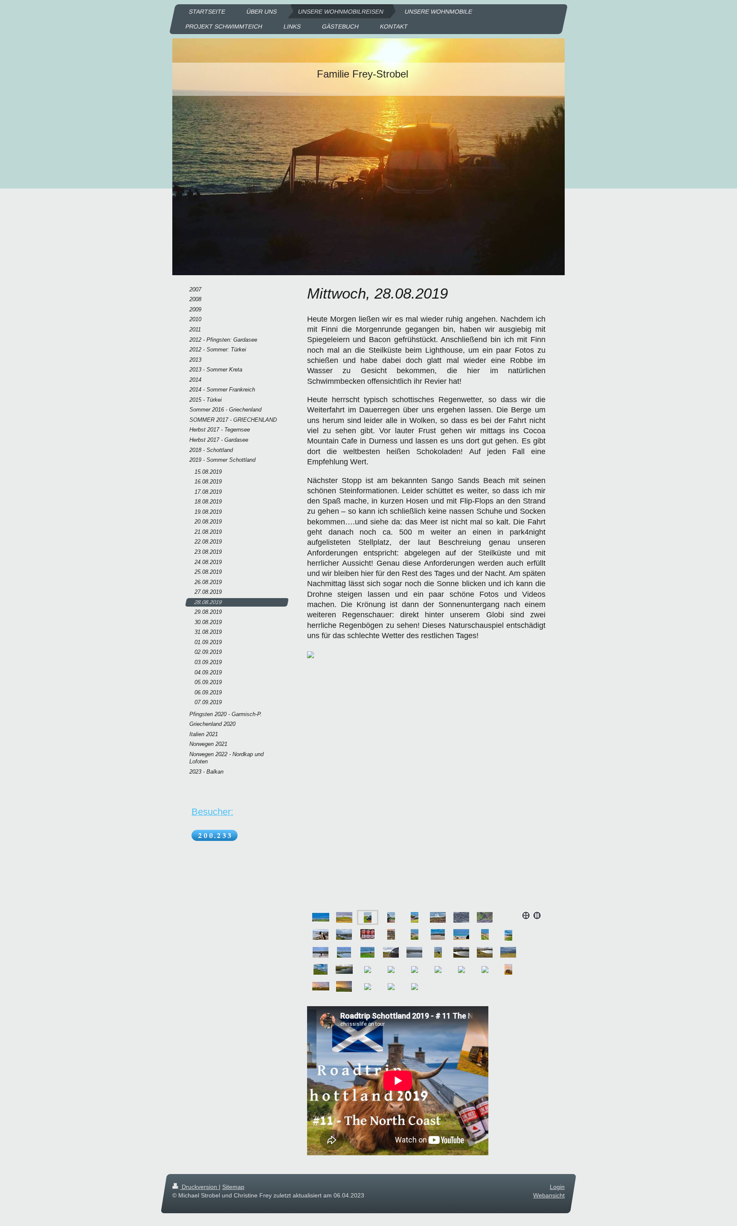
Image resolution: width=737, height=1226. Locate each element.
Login (557, 1186)
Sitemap (233, 1186)
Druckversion (199, 1186)
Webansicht (549, 1195)
